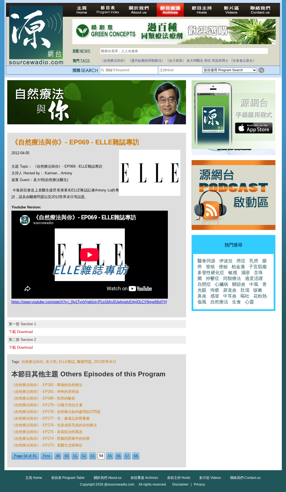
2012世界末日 (105, 362)
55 (110, 456)
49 (58, 456)
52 (84, 456)
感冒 (214, 296)
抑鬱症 (212, 278)
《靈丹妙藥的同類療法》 (146, 61)
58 (136, 456)
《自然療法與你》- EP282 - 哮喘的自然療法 (46, 385)
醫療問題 (84, 362)
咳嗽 (257, 290)
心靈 (249, 302)
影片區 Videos (210, 478)
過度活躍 (254, 278)
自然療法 (219, 302)
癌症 (207, 61)
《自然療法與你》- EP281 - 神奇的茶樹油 (45, 391)
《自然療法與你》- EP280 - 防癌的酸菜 (43, 398)
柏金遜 (238, 266)
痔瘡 (214, 290)
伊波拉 (226, 260)
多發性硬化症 (210, 272)
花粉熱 (260, 296)
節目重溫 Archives (144, 478)
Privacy (199, 484)
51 (75, 456)
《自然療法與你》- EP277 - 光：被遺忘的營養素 (50, 418)
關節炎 (239, 284)
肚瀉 (244, 290)
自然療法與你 (32, 362)
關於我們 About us (107, 478)
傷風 (201, 302)
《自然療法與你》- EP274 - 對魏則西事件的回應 (50, 438)
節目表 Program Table (68, 478)
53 (92, 456)
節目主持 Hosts (178, 478)
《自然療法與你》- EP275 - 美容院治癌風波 (46, 432)
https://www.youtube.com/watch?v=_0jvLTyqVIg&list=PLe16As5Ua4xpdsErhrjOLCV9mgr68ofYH (89, 302)
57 (127, 456)
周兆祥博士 (220, 61)
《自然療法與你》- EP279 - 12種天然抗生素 (47, 405)
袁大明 (51, 362)
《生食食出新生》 (242, 61)
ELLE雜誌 (67, 362)
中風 (253, 284)
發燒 (210, 266)
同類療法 (232, 278)
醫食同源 (206, 260)
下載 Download (21, 332)
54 (101, 456)
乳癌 (253, 260)
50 (66, 456)
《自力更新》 (176, 61)
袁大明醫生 (195, 61)
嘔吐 (244, 296)
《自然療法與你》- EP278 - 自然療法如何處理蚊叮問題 (56, 412)
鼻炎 (201, 296)
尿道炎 (230, 290)
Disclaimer (180, 484)
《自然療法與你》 (113, 61)
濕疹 (245, 272)
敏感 (232, 272)
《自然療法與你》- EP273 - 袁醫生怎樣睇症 (46, 445)
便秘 (223, 266)
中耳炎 (230, 296)
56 (118, 456)
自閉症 (204, 284)
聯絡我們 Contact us (245, 478)
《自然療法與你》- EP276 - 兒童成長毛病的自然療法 (54, 425)
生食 (236, 302)
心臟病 (221, 284)
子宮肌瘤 (258, 266)
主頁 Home (33, 478)
